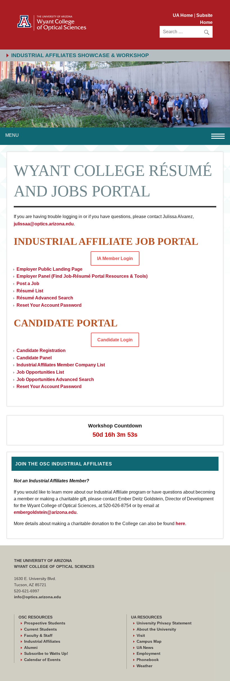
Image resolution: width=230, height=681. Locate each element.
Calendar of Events (42, 659)
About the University (156, 629)
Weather (144, 666)
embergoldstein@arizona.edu (45, 512)
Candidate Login (115, 339)
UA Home (183, 15)
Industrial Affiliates (42, 641)
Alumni (31, 647)
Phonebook (148, 659)
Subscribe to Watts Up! (46, 653)
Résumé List (30, 290)
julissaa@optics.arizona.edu (44, 223)
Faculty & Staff (38, 635)
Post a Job (28, 283)
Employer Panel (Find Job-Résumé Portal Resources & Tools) (82, 276)
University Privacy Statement (164, 623)
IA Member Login (115, 258)
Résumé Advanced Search (45, 297)
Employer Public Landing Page (49, 269)
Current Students (40, 629)
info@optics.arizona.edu (37, 597)
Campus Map (149, 641)
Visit (141, 635)
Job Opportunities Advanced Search (55, 379)
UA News (145, 647)
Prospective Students (44, 623)
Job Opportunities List (40, 372)
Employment (148, 653)
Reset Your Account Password (49, 305)
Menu (12, 135)
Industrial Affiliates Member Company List (61, 364)
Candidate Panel (34, 357)
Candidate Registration (41, 350)
